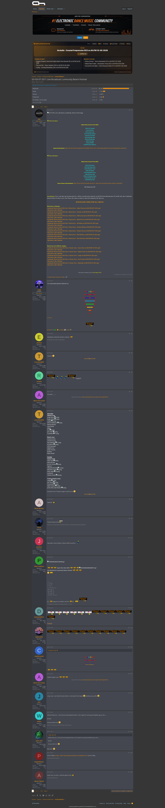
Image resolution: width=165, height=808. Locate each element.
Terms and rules (110, 803)
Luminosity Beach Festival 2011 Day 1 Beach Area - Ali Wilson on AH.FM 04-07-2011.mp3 (72, 223)
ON (49, 330)
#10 (131, 537)
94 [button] (94, 88)
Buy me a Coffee (60, 277)
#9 (131, 518)
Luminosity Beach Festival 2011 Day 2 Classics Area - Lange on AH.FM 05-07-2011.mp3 (72, 255)
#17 (131, 712)
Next (45, 107)
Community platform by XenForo (82, 806)
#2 (131, 280)
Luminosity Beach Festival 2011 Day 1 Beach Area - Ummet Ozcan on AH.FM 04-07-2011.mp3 (74, 231)
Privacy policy (118, 803)
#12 (131, 608)
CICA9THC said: (52, 650)
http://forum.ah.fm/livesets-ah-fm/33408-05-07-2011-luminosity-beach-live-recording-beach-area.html (95, 148)
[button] (55, 8)
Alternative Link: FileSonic (54, 210)
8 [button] (94, 91)
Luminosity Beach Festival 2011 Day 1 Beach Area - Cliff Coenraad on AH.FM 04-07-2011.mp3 (74, 215)
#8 (131, 499)
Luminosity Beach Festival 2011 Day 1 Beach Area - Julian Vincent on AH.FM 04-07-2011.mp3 (74, 208)
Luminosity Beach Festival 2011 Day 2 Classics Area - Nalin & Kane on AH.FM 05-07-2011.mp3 (74, 251)
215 (41, 107)
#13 (131, 627)
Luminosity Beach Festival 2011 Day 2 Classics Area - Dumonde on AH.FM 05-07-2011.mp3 (73, 263)
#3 (131, 333)
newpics (68, 330)
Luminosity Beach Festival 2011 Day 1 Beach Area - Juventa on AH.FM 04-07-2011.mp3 (72, 212)
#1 (131, 110)
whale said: (51, 735)
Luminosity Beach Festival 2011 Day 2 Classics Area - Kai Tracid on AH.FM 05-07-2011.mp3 (73, 259)
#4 (131, 353)
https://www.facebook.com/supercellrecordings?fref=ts (95, 397)
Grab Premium (52, 277)
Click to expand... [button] (90, 664)
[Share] (129, 110)
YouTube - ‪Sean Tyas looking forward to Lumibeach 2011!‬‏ (71, 755)
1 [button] (94, 94)
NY (51, 330)
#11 (131, 557)
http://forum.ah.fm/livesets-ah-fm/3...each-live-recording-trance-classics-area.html (97, 183)
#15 (131, 673)
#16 (131, 693)
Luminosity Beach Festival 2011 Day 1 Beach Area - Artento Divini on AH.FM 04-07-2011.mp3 (74, 227)
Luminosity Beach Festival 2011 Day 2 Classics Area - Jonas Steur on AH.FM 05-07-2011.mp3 (73, 248)
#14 (131, 647)
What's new (50, 9)
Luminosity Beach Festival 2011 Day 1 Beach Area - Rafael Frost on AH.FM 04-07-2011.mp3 (73, 219)
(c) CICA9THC (49, 317)
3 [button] (94, 97)
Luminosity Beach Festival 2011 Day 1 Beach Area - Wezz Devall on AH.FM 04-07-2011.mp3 (73, 238)
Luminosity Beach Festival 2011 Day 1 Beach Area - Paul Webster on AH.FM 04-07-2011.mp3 (73, 234)
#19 (131, 752)
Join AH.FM (86, 358)
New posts (34, 11)
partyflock (61, 330)
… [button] (38, 107)
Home (35, 9)
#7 (131, 411)
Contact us (102, 803)
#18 (131, 731)
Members (60, 9)
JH (47, 330)
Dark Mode (36, 803)
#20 (131, 772)
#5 (131, 372)
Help (124, 803)
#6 (131, 391)
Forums (41, 9)
